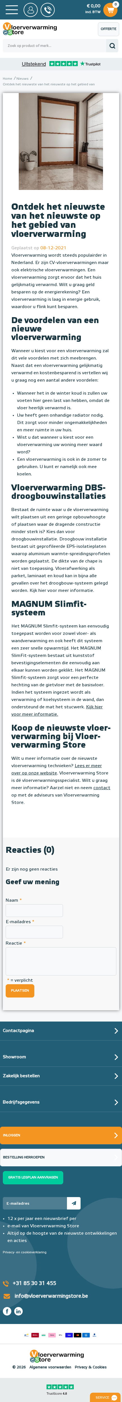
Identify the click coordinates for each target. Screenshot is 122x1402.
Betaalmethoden (60, 1334)
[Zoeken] (112, 45)
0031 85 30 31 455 (48, 10)
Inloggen (11, 1135)
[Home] (12, 10)
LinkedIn (18, 1311)
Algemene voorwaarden (50, 1367)
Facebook (7, 1311)
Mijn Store (31, 10)
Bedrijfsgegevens (21, 1102)
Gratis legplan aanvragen (33, 1177)
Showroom (14, 1057)
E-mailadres (20, 922)
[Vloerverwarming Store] (34, 28)
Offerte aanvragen (110, 31)
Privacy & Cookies (91, 1367)
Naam (14, 900)
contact (101, 788)
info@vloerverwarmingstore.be (51, 1296)
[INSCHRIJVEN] (74, 1203)
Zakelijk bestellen (21, 1076)
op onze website (39, 773)
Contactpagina (18, 1031)
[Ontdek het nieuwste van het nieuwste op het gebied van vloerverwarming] (61, 149)
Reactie (16, 943)
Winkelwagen (110, 8)
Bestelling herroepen (24, 1157)
